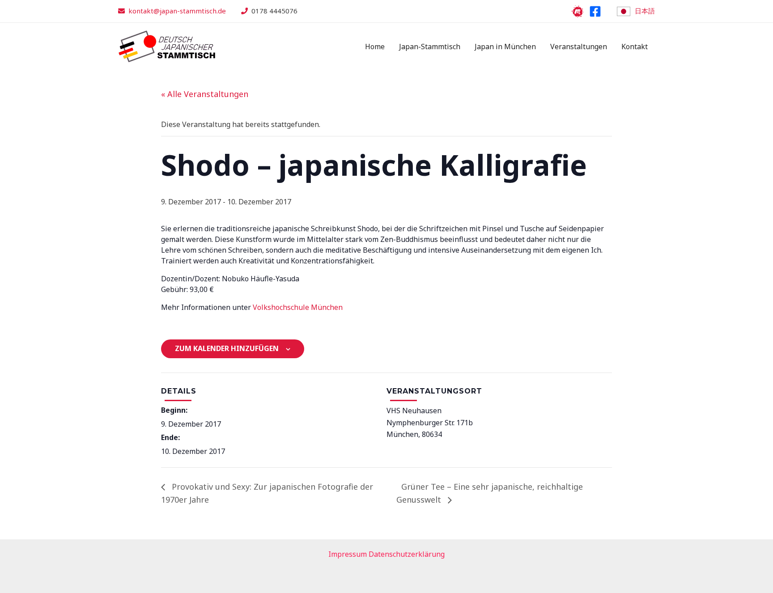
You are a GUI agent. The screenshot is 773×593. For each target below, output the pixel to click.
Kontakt (634, 46)
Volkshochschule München (298, 307)
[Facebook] (595, 11)
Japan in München (505, 46)
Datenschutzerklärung (407, 554)
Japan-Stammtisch (429, 46)
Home (375, 46)
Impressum (347, 554)
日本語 (645, 10)
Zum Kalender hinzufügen (227, 348)
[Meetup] (578, 11)
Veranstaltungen (578, 46)
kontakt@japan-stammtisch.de (177, 10)
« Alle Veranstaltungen (204, 94)
